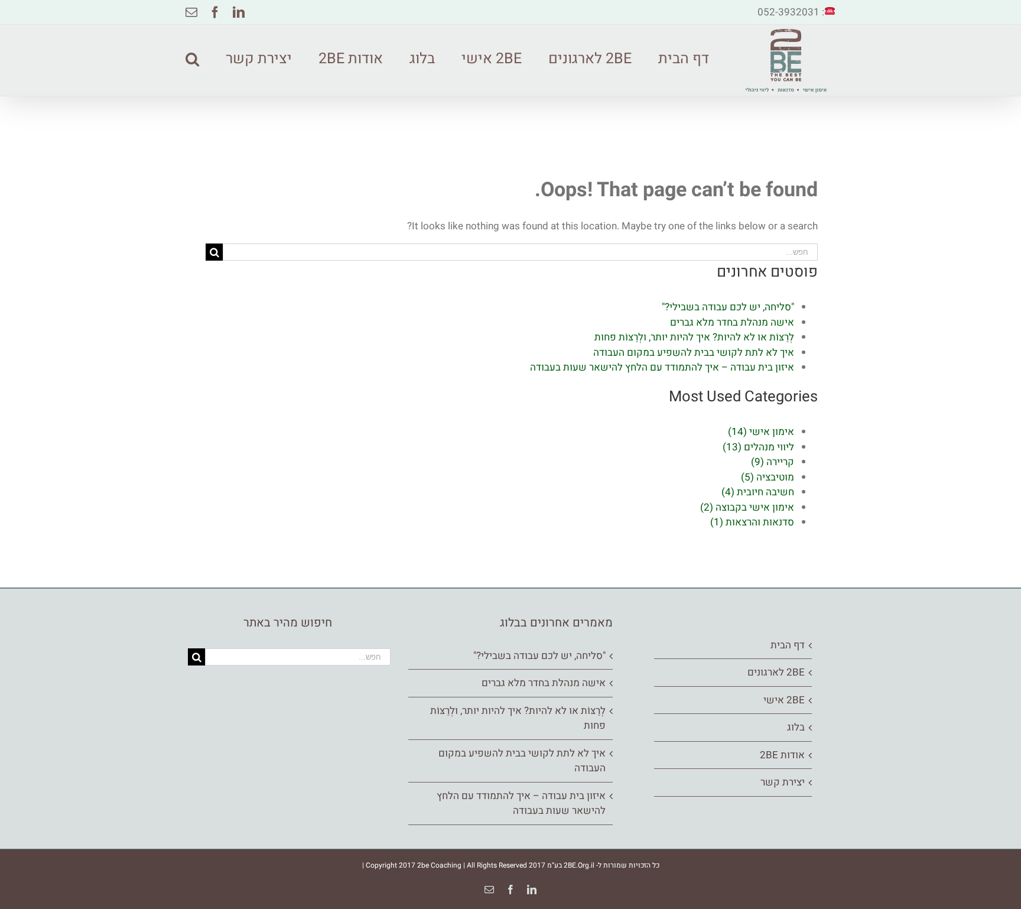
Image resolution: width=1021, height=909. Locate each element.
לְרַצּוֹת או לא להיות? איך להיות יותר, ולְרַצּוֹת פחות (694, 337)
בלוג (796, 727)
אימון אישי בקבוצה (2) (747, 507)
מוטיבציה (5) (767, 477)
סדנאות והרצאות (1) (752, 522)
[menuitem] (670, 57)
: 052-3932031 (790, 12)
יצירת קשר (782, 782)
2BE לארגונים (776, 672)
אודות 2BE (782, 755)
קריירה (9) (772, 461)
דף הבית (787, 645)
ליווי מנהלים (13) (758, 447)
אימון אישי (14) (761, 431)
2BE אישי (784, 700)
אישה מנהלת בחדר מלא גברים (732, 322)
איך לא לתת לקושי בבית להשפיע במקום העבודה (693, 352)
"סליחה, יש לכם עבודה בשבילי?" (728, 307)
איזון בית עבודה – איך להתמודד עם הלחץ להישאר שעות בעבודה (662, 367)
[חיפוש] (192, 57)
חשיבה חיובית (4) (757, 492)
